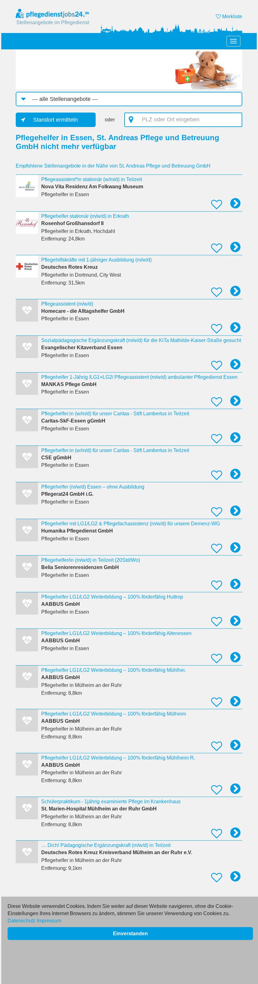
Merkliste (231, 16)
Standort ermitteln (55, 120)
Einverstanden (130, 933)
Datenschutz (22, 920)
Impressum (49, 920)
